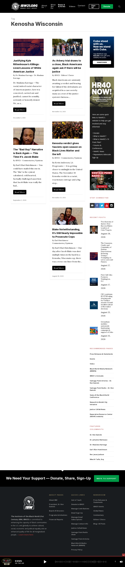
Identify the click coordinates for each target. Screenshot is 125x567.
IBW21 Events (98, 506)
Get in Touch (76, 500)
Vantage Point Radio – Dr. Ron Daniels (102, 389)
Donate (96, 133)
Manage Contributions (80, 508)
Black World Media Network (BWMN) (101, 370)
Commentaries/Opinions (71, 158)
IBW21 (57, 75)
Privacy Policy (77, 550)
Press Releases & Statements (101, 354)
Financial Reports (56, 519)
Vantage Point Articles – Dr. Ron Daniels (101, 382)
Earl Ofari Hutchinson (98, 449)
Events (92, 359)
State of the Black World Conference (99, 396)
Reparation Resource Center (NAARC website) (101, 415)
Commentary (98, 515)
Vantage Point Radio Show (79, 533)
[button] (45, 561)
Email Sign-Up (77, 513)
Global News (98, 511)
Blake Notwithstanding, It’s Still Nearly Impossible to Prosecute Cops (67, 233)
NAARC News (98, 151)
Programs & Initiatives (58, 515)
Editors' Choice (67, 75)
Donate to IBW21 (77, 504)
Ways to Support (106, 478)
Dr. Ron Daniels (96, 435)
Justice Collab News (97, 409)
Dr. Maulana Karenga (24, 75)
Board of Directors (56, 511)
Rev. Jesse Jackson (97, 454)
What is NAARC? (99, 136)
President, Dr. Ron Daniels (56, 505)
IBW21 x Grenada (97, 376)
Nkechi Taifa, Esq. (97, 459)
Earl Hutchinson (61, 240)
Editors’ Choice (99, 519)
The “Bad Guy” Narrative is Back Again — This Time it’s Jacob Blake (28, 153)
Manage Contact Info (79, 524)
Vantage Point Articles (80, 539)
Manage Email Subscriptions (77, 518)
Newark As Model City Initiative (98, 403)
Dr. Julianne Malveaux (98, 440)
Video (92, 364)
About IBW (53, 500)
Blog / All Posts (99, 524)
